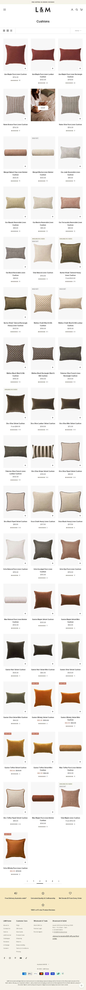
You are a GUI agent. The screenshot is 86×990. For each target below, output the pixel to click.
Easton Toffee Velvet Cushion (15, 767)
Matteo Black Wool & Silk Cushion (16, 374)
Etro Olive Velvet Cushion (15, 423)
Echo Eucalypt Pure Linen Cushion (43, 570)
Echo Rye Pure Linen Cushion (70, 569)
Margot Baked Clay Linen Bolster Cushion (16, 173)
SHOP (43, 108)
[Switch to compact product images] (11, 30)
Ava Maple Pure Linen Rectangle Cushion (70, 75)
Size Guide (19, 932)
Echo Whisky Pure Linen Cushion (16, 868)
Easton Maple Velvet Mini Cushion (70, 620)
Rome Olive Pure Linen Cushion (70, 124)
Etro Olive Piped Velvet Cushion (70, 471)
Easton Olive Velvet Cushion (70, 669)
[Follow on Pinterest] (15, 958)
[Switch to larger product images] (4, 30)
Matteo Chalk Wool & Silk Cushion (43, 324)
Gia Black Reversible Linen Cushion (15, 274)
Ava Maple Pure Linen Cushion (15, 74)
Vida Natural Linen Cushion (43, 273)
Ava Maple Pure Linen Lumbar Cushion (43, 75)
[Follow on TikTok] (26, 958)
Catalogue (6, 938)
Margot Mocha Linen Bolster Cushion (43, 173)
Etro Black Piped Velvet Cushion (15, 521)
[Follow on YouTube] (21, 958)
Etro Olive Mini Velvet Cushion (70, 423)
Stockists (6, 942)
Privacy (18, 951)
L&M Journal (7, 935)
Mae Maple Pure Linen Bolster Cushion (43, 819)
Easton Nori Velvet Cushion (15, 669)
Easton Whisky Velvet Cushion (43, 717)
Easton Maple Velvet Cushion (43, 619)
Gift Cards (19, 928)
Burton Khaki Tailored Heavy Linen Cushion (70, 274)
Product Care (20, 935)
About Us (6, 925)
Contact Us (6, 928)
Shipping (19, 938)
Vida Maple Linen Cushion (70, 818)
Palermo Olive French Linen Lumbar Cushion (16, 472)
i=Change (6, 945)
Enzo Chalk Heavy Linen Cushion (43, 521)
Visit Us (5, 932)
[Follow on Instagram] (10, 958)
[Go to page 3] (59, 881)
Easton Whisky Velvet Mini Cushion (70, 718)
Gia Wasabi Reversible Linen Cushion (15, 224)
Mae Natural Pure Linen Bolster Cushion (15, 620)
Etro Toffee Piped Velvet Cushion (16, 818)
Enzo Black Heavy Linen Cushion (70, 521)
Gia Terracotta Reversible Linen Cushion (70, 224)
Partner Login (38, 928)
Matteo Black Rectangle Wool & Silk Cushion (43, 374)
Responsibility (20, 945)
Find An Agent (38, 932)
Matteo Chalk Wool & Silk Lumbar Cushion (70, 324)
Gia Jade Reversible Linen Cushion (70, 173)
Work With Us (38, 925)
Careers (5, 948)
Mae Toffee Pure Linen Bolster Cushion (70, 769)
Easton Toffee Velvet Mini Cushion (43, 769)
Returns (18, 942)
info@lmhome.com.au (60, 932)
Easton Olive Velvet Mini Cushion (15, 717)
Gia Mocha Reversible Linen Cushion (43, 224)
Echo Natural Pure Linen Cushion (15, 569)
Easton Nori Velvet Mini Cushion (43, 669)
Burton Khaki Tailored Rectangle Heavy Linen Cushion (15, 324)
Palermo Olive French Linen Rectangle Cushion (70, 374)
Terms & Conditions (22, 948)
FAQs (17, 925)
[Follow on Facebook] (4, 958)
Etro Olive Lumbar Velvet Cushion (43, 423)
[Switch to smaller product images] (8, 30)
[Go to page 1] (27, 881)
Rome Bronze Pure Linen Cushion (15, 124)
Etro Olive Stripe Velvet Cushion (43, 471)
